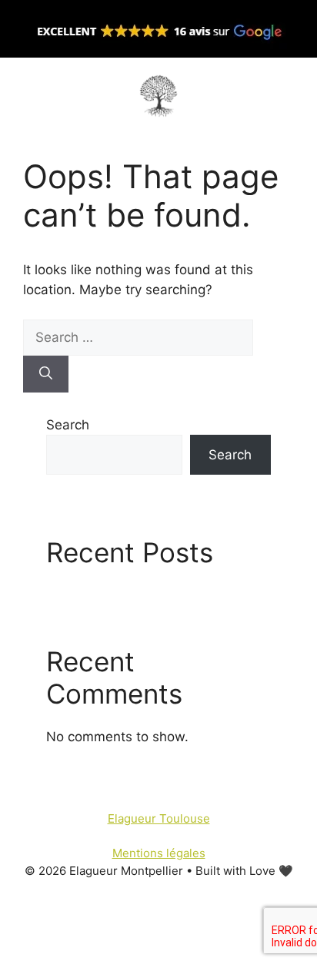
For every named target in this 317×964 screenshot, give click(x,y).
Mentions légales (158, 853)
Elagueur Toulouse (159, 818)
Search (67, 424)
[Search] (45, 374)
